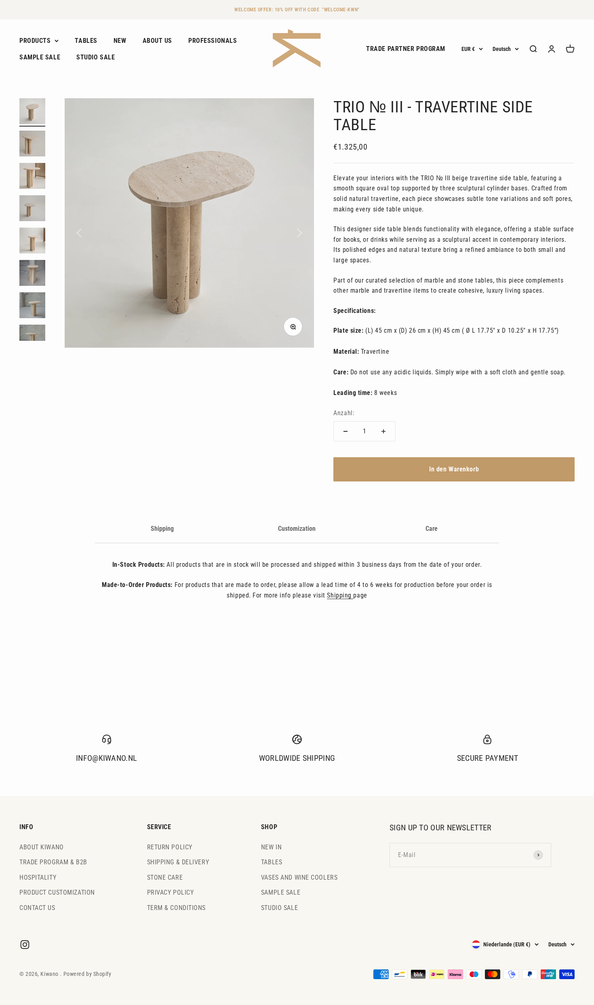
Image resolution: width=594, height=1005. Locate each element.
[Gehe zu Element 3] (32, 177)
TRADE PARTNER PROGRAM (405, 49)
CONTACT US (37, 908)
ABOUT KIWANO (41, 847)
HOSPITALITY (37, 877)
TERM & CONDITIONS (176, 908)
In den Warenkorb (454, 469)
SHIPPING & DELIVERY (178, 862)
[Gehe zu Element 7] (32, 306)
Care (431, 528)
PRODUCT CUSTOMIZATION (57, 892)
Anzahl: (343, 413)
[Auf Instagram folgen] (24, 944)
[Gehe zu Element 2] (32, 145)
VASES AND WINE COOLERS (299, 877)
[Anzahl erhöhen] (383, 431)
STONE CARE (165, 877)
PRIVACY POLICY (170, 892)
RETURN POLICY (169, 847)
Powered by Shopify (87, 974)
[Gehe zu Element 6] (32, 274)
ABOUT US (157, 40)
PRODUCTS (35, 40)
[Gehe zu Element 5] (32, 242)
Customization (297, 528)
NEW (120, 40)
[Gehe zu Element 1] (32, 112)
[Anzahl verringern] (345, 431)
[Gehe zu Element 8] (32, 339)
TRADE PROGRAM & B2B (53, 862)
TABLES (86, 40)
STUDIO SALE (95, 57)
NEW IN (271, 847)
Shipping (162, 528)
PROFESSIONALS (212, 40)
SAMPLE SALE (39, 57)
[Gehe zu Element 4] (32, 209)
